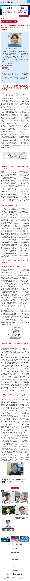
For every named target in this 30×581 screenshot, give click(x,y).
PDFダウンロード (23, 16)
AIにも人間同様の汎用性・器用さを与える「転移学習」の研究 (8, 515)
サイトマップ (15, 570)
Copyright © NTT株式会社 (10, 577)
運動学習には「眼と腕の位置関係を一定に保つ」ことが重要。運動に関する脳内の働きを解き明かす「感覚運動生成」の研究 (21, 516)
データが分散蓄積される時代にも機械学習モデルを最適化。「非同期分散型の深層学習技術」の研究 (8, 529)
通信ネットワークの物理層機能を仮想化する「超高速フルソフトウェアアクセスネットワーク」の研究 (21, 503)
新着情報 (15, 548)
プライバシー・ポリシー (20, 577)
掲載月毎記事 (15, 559)
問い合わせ (15, 566)
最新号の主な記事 (15, 552)
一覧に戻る (14, 488)
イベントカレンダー (15, 563)
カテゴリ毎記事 (15, 556)
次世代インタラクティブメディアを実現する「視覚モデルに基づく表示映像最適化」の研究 (8, 502)
